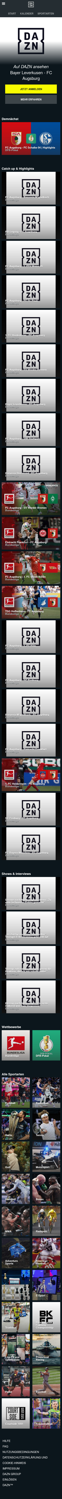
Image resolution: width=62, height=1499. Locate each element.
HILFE (7, 1441)
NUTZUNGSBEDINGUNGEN (21, 1452)
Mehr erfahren (31, 99)
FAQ (5, 1446)
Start (12, 13)
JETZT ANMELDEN (31, 89)
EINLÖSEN (10, 1479)
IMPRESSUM (11, 1468)
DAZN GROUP (12, 1474)
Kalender (26, 13)
